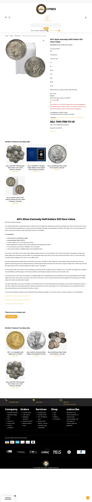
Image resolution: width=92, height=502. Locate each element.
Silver (11, 36)
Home (6, 36)
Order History (26, 415)
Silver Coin (17, 36)
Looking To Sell (42, 415)
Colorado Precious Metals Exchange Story (12, 415)
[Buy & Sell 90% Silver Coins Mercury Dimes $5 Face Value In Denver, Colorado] (15, 185)
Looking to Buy (42, 412)
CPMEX (67, 117)
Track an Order (27, 412)
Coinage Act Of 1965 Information (14, 304)
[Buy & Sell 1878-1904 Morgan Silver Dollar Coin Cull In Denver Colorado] (15, 154)
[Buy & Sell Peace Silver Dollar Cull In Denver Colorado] (57, 340)
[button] (43, 40)
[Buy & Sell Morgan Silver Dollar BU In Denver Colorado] (57, 154)
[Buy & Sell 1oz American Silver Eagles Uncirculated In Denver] (36, 340)
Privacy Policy (11, 423)
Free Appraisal (47, 20)
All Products (56, 419)
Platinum (55, 417)
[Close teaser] (15, 496)
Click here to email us (70, 404)
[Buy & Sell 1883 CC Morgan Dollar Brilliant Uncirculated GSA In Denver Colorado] (36, 154)
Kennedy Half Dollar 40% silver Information (17, 296)
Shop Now (39, 402)
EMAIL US (66, 402)
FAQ (8, 419)
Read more (15, 171)
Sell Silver (47, 18)
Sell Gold (47, 16)
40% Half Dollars (60, 117)
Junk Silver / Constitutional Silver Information (17, 300)
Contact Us (10, 421)
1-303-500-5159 (53, 30)
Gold (54, 412)
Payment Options (27, 421)
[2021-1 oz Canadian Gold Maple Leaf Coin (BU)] (15, 340)
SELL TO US (52, 131)
